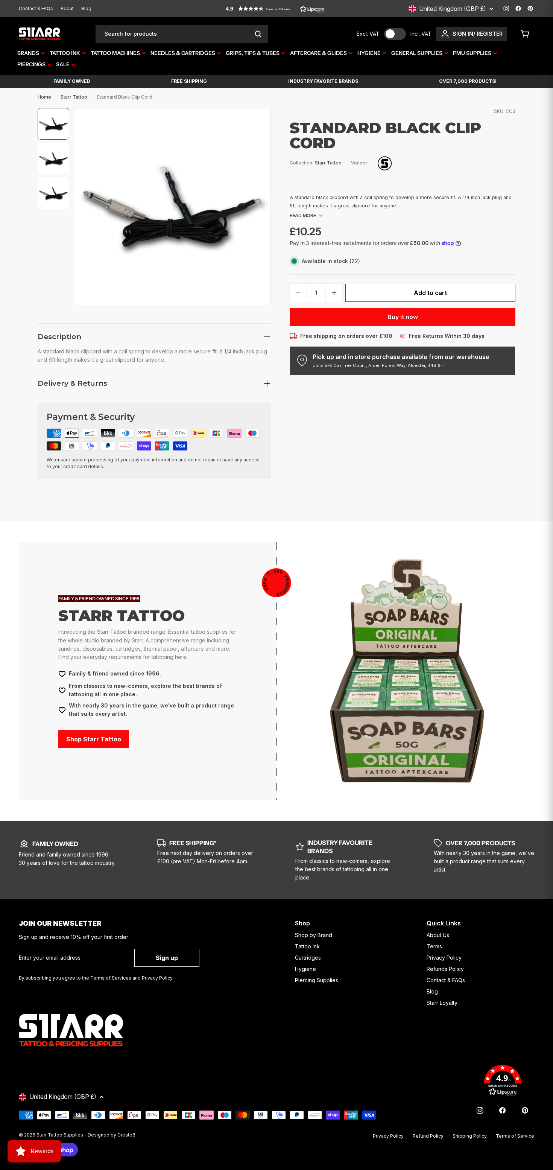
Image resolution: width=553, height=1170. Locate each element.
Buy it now (402, 317)
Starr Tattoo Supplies (59, 1135)
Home (44, 97)
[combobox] (182, 34)
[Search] (258, 34)
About (67, 8)
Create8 (126, 1135)
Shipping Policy (470, 1136)
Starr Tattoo (74, 97)
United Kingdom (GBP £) (452, 8)
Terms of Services (110, 978)
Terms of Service (515, 1136)
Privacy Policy (388, 1136)
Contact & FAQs (36, 8)
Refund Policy (428, 1136)
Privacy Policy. (157, 978)
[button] (275, 8)
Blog (86, 8)
